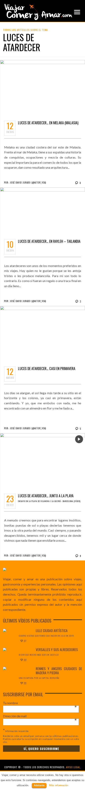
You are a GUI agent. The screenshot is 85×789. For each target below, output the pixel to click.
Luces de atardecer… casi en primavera (46, 368)
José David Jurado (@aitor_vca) (28, 182)
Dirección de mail (40, 716)
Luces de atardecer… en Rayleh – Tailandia (49, 241)
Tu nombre (40, 703)
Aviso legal (73, 767)
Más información (58, 785)
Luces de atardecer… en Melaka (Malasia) (48, 122)
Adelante (39, 785)
